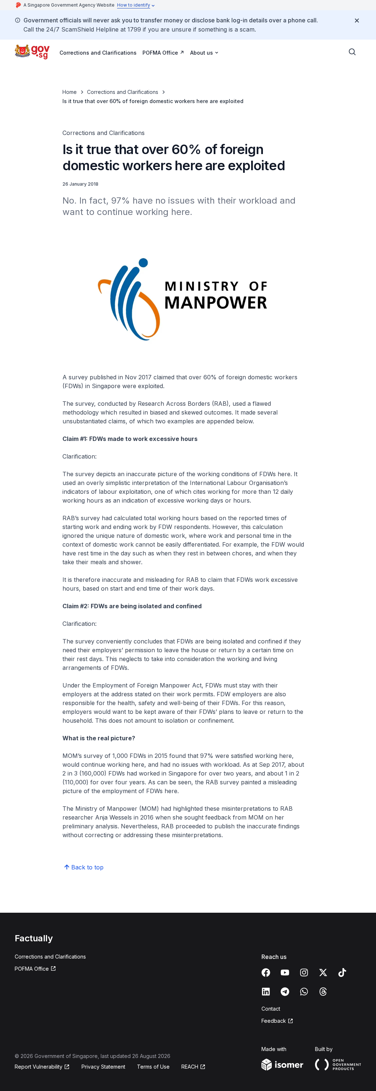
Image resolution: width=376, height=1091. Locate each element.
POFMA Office (160, 53)
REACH (189, 1066)
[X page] (323, 972)
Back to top (87, 867)
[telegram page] (285, 991)
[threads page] (323, 991)
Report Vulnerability (38, 1066)
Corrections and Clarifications (98, 53)
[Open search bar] (352, 52)
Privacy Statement (103, 1066)
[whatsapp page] (304, 991)
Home (69, 92)
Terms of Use (153, 1066)
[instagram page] (304, 972)
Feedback (273, 1021)
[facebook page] (265, 972)
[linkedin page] (265, 991)
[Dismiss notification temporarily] (357, 20)
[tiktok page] (342, 972)
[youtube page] (285, 972)
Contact (270, 1009)
